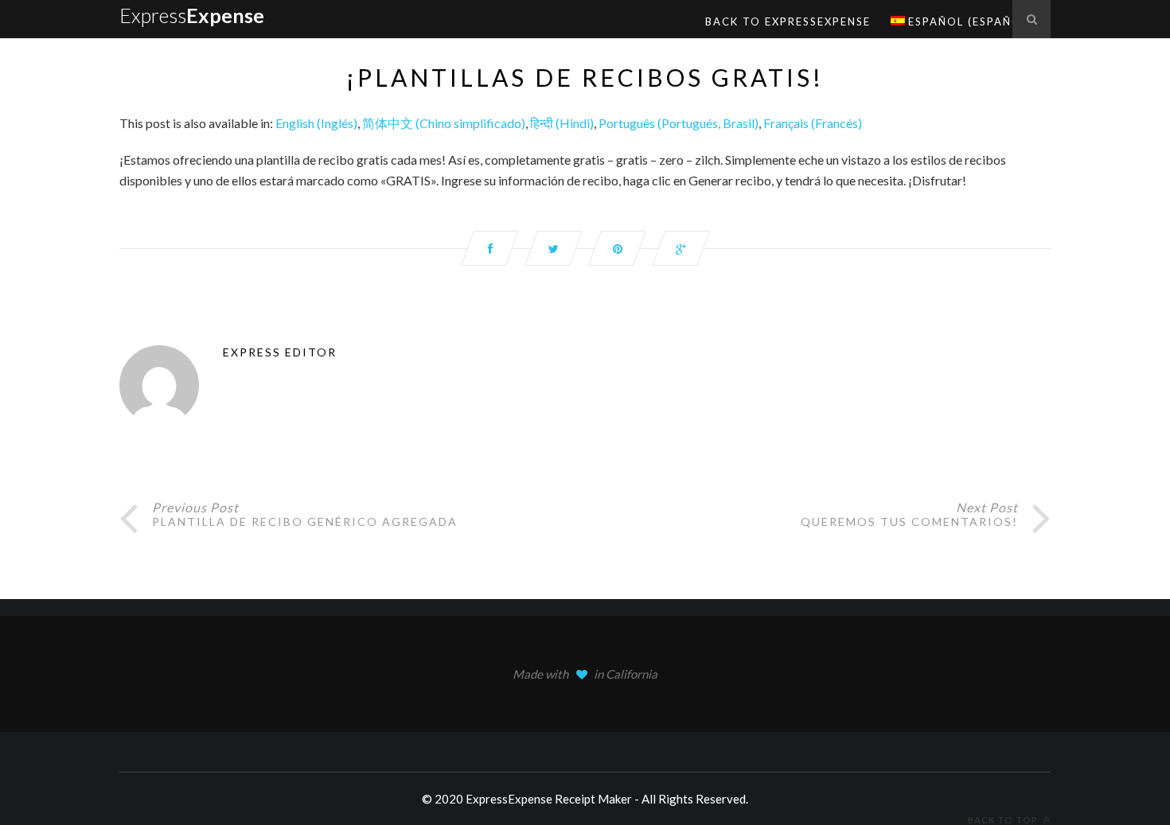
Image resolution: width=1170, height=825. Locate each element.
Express (191, 15)
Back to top (1004, 820)
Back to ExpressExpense (788, 21)
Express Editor (280, 352)
